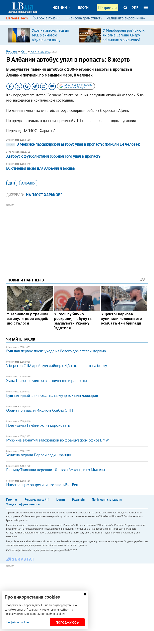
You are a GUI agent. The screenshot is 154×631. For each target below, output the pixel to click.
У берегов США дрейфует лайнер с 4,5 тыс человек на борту (56, 365)
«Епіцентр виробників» (126, 18)
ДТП (11, 183)
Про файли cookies (17, 622)
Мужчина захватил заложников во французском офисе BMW (57, 440)
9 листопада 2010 (40, 51)
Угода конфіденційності (23, 504)
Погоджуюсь (67, 622)
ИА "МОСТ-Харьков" (44, 194)
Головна (11, 51)
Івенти (60, 499)
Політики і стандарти (107, 499)
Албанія (28, 183)
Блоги (83, 7)
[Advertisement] (77, 235)
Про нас (11, 499)
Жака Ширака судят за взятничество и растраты (46, 380)
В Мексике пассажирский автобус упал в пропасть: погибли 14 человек (74, 144)
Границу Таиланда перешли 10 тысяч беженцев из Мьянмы (55, 469)
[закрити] (85, 594)
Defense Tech (17, 18)
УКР (135, 7)
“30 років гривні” (46, 18)
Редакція (78, 499)
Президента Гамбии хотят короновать (38, 425)
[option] (41, 35)
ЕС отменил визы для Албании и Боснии (40, 168)
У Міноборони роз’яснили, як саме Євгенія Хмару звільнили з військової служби (124, 37)
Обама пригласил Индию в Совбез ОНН (39, 410)
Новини (60, 7)
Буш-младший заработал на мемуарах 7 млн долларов (52, 395)
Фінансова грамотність (83, 18)
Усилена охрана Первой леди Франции (39, 455)
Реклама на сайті (37, 499)
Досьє (80, 22)
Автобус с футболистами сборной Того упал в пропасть (53, 156)
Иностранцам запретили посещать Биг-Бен (42, 484)
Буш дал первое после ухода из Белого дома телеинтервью (56, 351)
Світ (24, 51)
